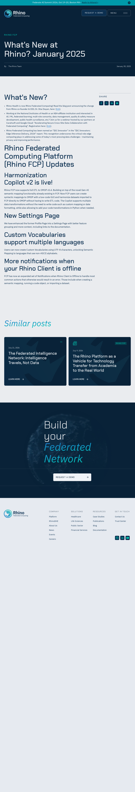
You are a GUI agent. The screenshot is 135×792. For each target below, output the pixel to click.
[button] (119, 13)
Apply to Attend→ (90, 3)
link (58, 109)
